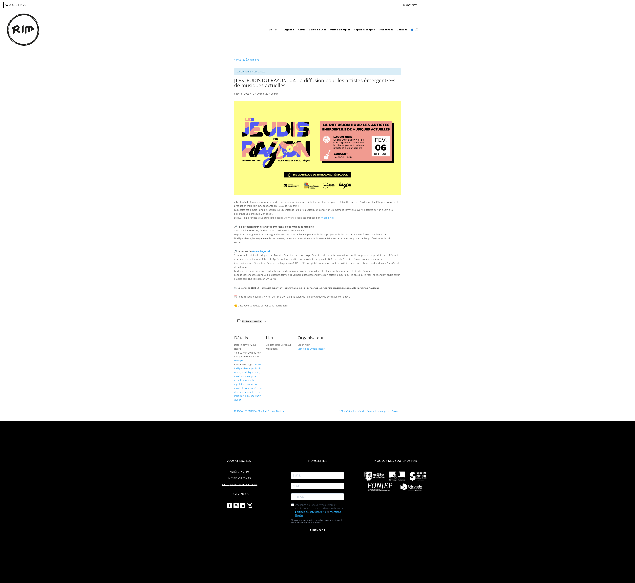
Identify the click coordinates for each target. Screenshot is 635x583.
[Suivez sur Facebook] (229, 505)
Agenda (289, 29)
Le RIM (273, 29)
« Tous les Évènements (246, 59)
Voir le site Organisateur (311, 348)
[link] (261, 251)
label (244, 372)
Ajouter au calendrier (252, 321)
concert (257, 364)
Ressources (386, 29)
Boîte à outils (317, 29)
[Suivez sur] (249, 505)
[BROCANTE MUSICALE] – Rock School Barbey (259, 411)
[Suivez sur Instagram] (236, 505)
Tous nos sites (409, 4)
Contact (402, 29)
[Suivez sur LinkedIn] (242, 505)
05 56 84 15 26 (17, 4)
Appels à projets (364, 29)
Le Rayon (239, 360)
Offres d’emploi (340, 29)
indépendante (242, 368)
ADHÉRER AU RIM (239, 471)
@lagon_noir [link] (327, 217)
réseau (249, 388)
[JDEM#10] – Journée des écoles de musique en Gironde (370, 411)
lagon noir (253, 372)
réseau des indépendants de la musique (248, 392)
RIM (247, 395)
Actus (301, 29)
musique (239, 376)
